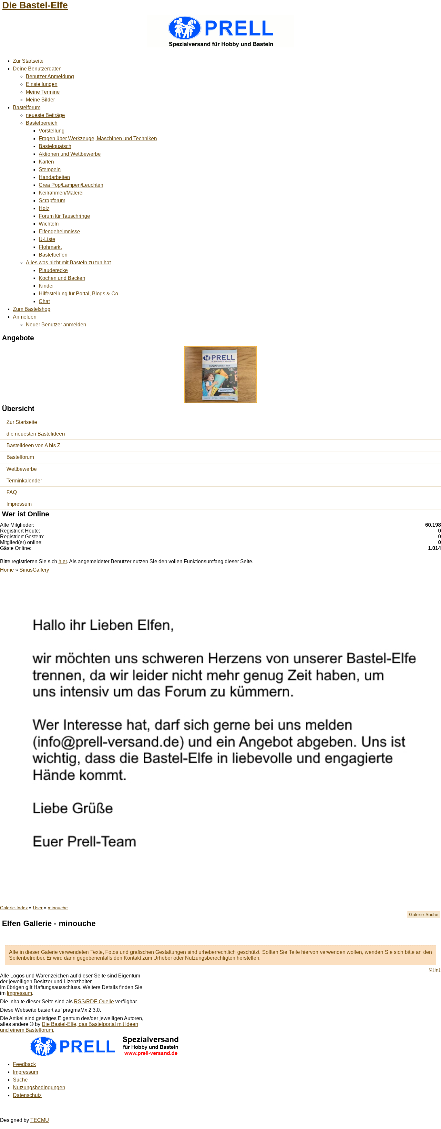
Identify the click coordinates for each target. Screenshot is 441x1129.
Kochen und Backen (62, 278)
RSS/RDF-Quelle (94, 1001)
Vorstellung (52, 130)
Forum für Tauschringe (64, 216)
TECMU (39, 1120)
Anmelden (24, 317)
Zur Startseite (28, 61)
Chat (44, 301)
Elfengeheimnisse (59, 231)
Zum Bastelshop (31, 309)
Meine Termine (43, 92)
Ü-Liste (47, 239)
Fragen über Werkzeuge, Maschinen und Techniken (98, 138)
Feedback (24, 1064)
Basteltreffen (53, 255)
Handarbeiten (54, 177)
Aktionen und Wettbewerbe (70, 154)
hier (62, 561)
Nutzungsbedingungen (39, 1087)
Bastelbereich (41, 123)
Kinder (46, 286)
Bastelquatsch (55, 146)
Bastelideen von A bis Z (33, 445)
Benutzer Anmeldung (50, 76)
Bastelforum (26, 107)
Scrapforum (52, 200)
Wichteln (49, 224)
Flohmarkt (50, 247)
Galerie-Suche (423, 914)
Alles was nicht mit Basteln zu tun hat (68, 262)
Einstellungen (41, 84)
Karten (46, 161)
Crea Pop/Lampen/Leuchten (71, 185)
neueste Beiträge (45, 115)
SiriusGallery (34, 570)
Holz (44, 208)
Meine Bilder (40, 99)
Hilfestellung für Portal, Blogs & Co (78, 293)
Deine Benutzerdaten (37, 68)
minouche (58, 907)
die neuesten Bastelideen (35, 434)
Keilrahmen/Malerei (61, 192)
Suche (20, 1079)
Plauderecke (53, 270)
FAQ (11, 492)
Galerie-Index (14, 907)
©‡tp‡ (435, 969)
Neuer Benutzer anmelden (56, 324)
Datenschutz (27, 1095)
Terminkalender (24, 480)
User (38, 907)
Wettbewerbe (21, 469)
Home (7, 570)
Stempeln (50, 169)
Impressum (19, 504)
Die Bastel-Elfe (35, 5)
